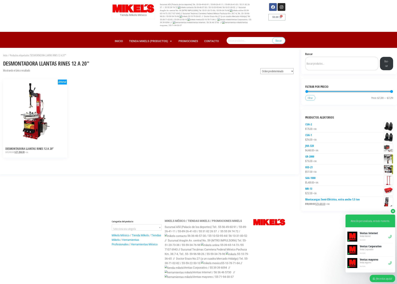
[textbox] (136, 228)
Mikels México (120, 235)
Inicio (5, 55)
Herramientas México (144, 244)
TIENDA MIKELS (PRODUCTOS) (148, 41)
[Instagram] (281, 7)
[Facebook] (273, 7)
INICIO (119, 41)
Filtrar (310, 98)
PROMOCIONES (188, 41)
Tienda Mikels (140, 235)
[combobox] (137, 227)
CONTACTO (211, 41)
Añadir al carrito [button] (35, 111)
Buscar (279, 40)
